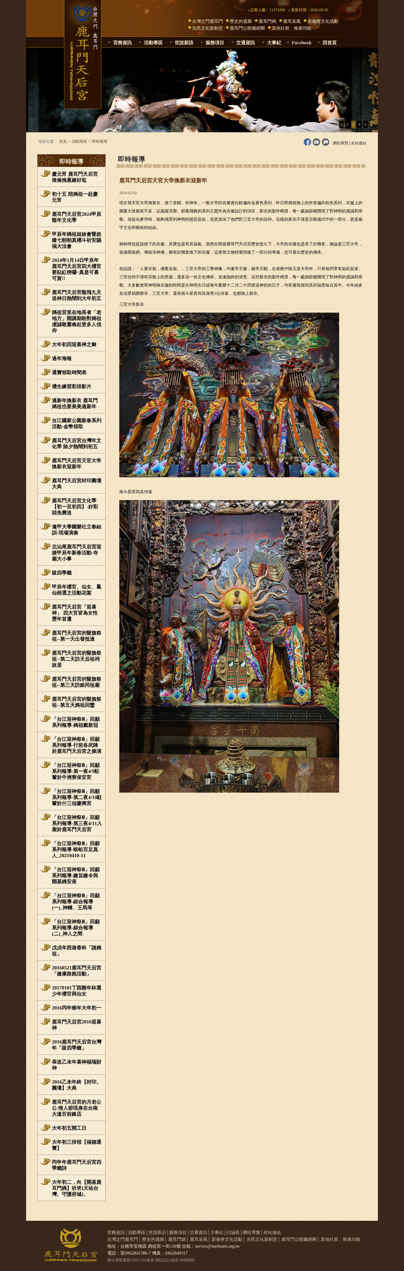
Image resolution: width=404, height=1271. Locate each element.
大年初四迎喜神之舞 (74, 344)
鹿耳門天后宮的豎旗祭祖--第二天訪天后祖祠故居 (76, 659)
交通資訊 (245, 42)
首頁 (63, 141)
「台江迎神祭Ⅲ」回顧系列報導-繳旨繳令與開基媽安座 (76, 875)
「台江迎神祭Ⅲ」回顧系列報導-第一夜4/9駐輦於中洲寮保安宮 (76, 771)
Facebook (301, 42)
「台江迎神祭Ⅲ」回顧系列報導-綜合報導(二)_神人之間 (76, 927)
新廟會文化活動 (323, 21)
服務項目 (215, 42)
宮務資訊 (122, 42)
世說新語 (184, 42)
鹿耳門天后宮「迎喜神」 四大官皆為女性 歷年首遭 (75, 613)
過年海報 (62, 358)
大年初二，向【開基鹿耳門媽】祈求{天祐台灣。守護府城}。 (76, 1188)
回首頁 (330, 42)
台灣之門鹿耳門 (207, 21)
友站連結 (358, 143)
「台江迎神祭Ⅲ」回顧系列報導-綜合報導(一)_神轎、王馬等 (76, 901)
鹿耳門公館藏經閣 (247, 28)
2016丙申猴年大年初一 (76, 1008)
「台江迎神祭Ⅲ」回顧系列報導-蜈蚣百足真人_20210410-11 (76, 849)
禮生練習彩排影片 (72, 386)
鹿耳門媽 (267, 21)
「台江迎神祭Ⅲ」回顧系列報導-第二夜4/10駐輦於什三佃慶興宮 (77, 797)
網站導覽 (340, 143)
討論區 (233, 1232)
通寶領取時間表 (69, 372)
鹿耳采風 (292, 21)
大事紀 (274, 42)
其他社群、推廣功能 (291, 28)
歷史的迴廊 (241, 21)
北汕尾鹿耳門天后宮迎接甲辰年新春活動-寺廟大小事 (76, 553)
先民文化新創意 (207, 28)
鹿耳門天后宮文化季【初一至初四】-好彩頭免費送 (75, 506)
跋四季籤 (62, 573)
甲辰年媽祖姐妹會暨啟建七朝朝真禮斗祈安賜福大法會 (76, 240)
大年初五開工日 (69, 1128)
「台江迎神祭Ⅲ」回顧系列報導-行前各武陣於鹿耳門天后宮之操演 (76, 745)
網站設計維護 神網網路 (175, 1260)
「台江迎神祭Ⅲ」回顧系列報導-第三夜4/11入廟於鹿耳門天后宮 (77, 823)
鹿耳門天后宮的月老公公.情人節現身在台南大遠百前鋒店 (76, 1108)
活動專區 (153, 42)
